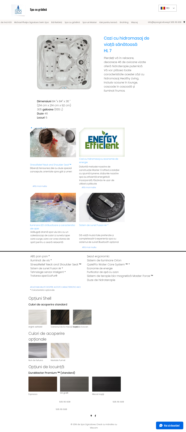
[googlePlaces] (184, 22)
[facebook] (95, 415)
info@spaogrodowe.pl (159, 22)
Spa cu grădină (38, 9)
